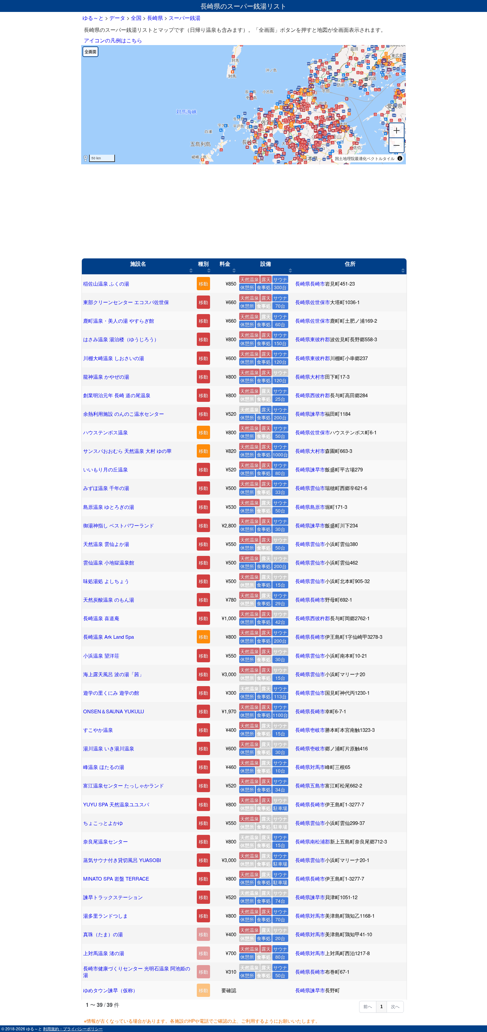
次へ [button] (395, 1006)
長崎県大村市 (310, 376)
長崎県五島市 (310, 785)
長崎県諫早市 (310, 413)
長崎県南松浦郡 (312, 841)
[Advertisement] (243, 211)
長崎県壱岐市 (310, 729)
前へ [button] (367, 1006)
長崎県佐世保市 (312, 302)
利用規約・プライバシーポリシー (73, 1028)
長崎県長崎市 (310, 283)
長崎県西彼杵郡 (312, 395)
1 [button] (381, 1006)
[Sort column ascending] (191, 270)
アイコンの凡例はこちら (113, 40)
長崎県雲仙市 (310, 487)
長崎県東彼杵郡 (312, 339)
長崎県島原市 (310, 506)
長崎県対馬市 (310, 766)
